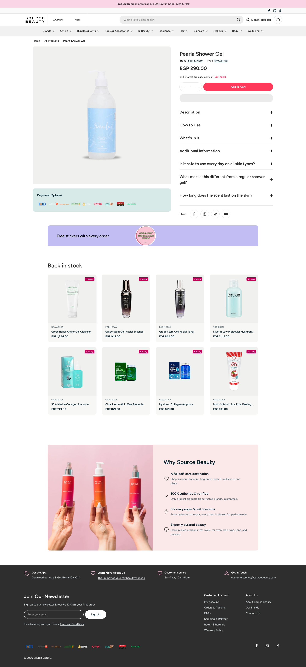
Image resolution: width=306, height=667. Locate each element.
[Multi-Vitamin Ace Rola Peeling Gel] (234, 371)
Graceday (57, 399)
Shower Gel (221, 60)
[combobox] (181, 20)
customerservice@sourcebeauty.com (253, 577)
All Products (51, 40)
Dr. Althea (57, 327)
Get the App (39, 572)
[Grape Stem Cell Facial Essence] (126, 299)
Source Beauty (42, 657)
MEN (77, 19)
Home (36, 40)
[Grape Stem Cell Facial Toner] (180, 299)
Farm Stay (111, 327)
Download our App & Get (56, 577)
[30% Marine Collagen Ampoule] (72, 371)
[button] (226, 98)
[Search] (238, 20)
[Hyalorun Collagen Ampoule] (180, 371)
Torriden (218, 327)
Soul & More (195, 60)
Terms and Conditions (72, 624)
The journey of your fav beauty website (121, 577)
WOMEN (58, 19)
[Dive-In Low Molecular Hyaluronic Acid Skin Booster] (234, 299)
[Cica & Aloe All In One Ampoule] (126, 371)
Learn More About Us (111, 572)
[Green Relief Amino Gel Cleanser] (72, 299)
